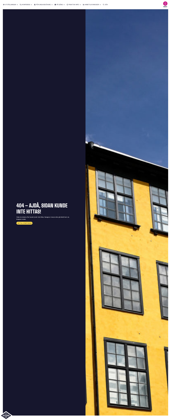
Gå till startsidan (24, 223)
